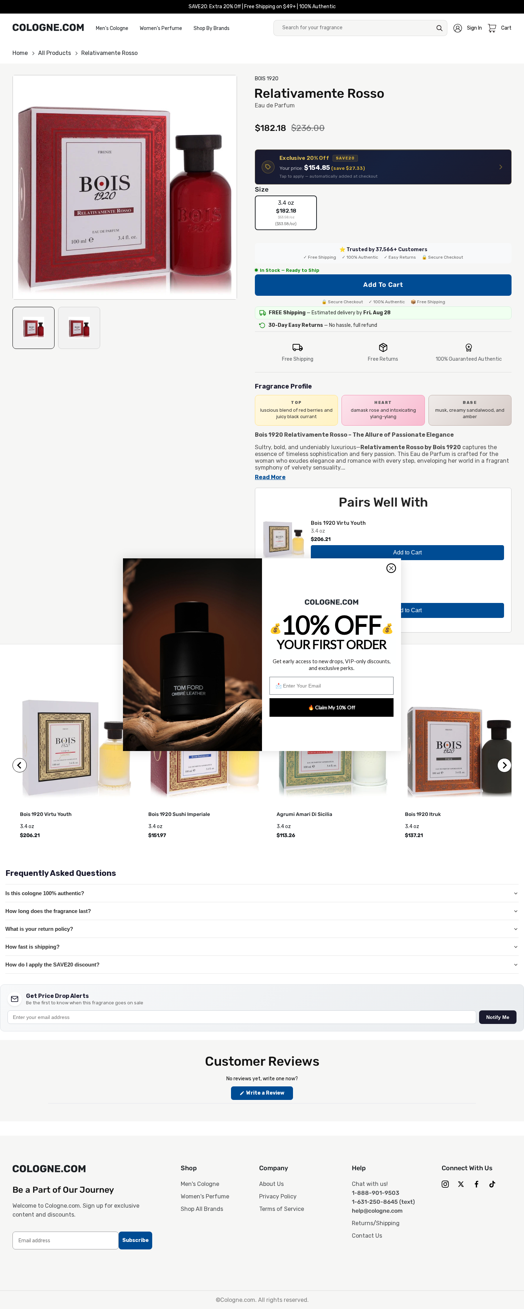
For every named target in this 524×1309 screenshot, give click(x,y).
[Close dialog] (391, 568)
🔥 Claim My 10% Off (331, 707)
